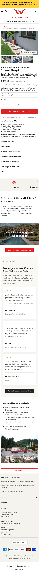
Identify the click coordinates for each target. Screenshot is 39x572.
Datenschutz (21, 566)
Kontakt (3, 527)
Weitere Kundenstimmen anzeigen (19, 391)
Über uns (4, 532)
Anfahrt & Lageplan (7, 530)
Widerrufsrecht (19, 569)
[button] (6, 59)
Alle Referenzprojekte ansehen (19, 250)
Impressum (10, 566)
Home (3, 26)
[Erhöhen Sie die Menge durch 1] (18, 104)
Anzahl (3, 100)
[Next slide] (36, 59)
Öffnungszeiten (6, 534)
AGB (29, 566)
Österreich (18, 542)
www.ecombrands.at (23, 558)
